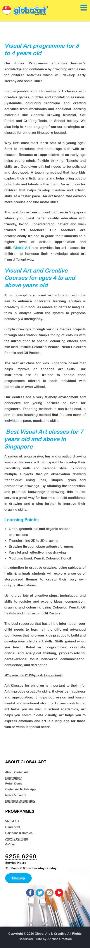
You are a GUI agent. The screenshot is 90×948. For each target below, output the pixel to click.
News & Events (15, 795)
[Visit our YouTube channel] (59, 892)
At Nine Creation (59, 939)
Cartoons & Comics (19, 833)
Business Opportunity (20, 800)
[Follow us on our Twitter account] (40, 892)
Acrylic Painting (16, 838)
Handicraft (12, 827)
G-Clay (10, 844)
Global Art (21, 248)
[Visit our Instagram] (49, 892)
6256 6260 (21, 856)
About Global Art (16, 772)
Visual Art (12, 821)
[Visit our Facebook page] (30, 892)
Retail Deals (13, 783)
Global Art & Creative (50, 933)
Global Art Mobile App (20, 789)
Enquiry (18, 878)
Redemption (13, 777)
